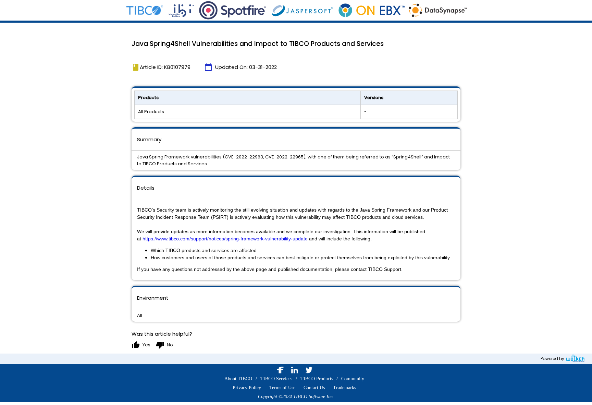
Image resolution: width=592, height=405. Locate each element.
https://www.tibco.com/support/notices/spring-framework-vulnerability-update (225, 238)
